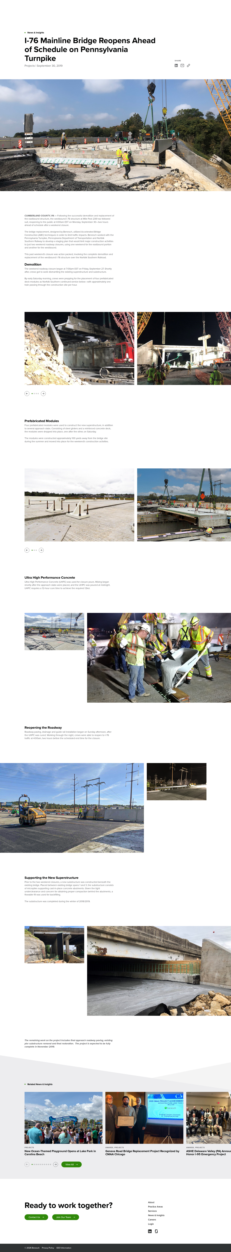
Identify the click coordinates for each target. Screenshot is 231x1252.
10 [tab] (50, 1164)
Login (151, 1224)
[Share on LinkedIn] (176, 65)
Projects (29, 1147)
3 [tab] (36, 393)
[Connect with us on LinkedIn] (150, 1231)
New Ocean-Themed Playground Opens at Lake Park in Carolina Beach (60, 1152)
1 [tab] (32, 393)
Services (152, 1211)
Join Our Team (63, 1217)
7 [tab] (44, 1164)
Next (44, 393)
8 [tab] (46, 1164)
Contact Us (34, 1217)
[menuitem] (177, 1202)
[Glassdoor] (156, 1231)
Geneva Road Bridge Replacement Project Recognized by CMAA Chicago (142, 1152)
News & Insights (156, 1215)
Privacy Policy (48, 1247)
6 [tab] (42, 1164)
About (151, 1202)
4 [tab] (38, 393)
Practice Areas (155, 1206)
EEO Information (64, 1247)
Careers (152, 1219)
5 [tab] (40, 1164)
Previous (27, 393)
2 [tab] (34, 393)
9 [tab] (48, 1164)
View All (69, 1164)
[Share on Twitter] (182, 65)
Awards (109, 1147)
